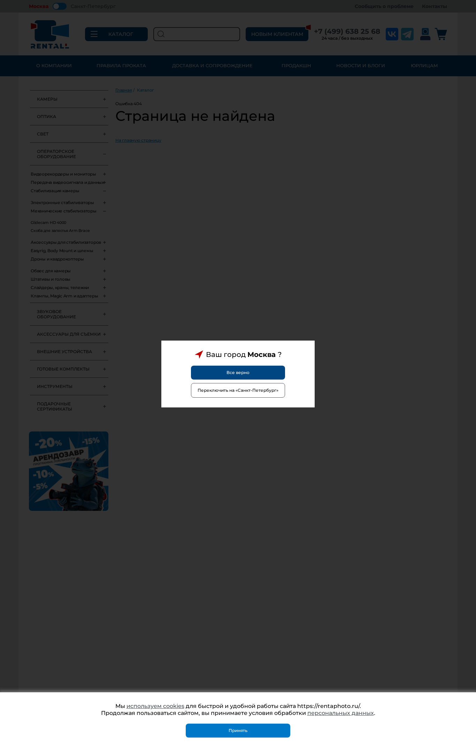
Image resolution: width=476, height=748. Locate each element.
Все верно (238, 372)
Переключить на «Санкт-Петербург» (238, 390)
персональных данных (340, 713)
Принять (238, 730)
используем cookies (155, 706)
